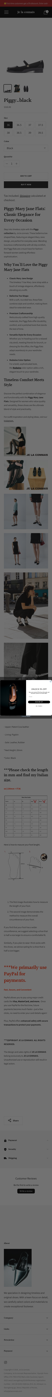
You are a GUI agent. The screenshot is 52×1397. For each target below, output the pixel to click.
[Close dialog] (50, 681)
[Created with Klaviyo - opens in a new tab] (26, 716)
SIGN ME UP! (39, 701)
